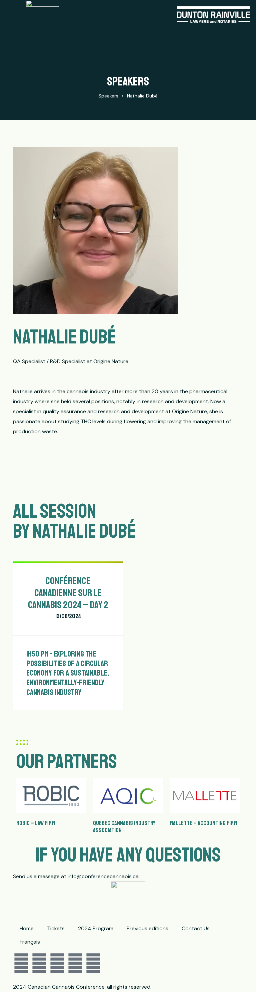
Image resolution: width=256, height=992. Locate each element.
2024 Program (109, 19)
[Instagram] (57, 963)
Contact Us (106, 46)
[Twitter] (39, 963)
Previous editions (113, 33)
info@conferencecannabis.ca (103, 876)
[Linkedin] (93, 963)
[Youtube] (75, 963)
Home (99, 6)
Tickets (128, 6)
